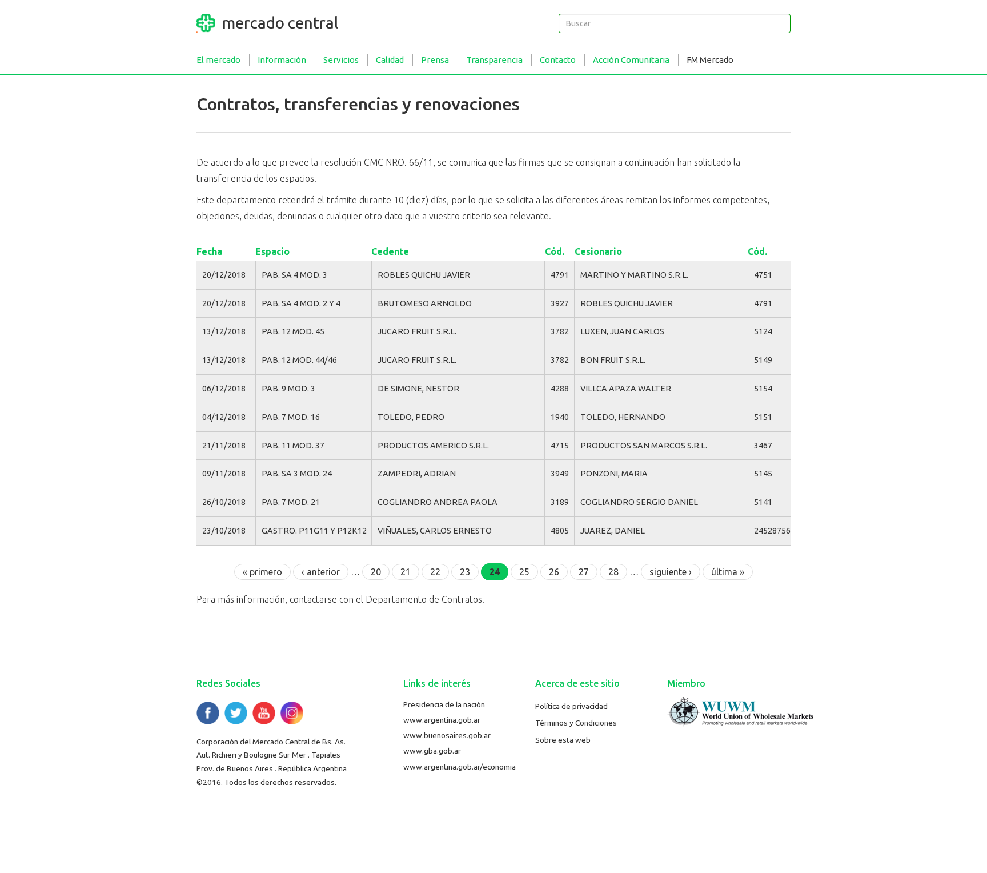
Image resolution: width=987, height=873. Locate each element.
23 (465, 572)
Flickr (291, 713)
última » (727, 572)
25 (524, 572)
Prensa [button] (435, 60)
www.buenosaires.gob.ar (447, 735)
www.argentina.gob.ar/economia (459, 766)
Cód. (554, 251)
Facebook (207, 713)
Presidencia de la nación (444, 704)
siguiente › (670, 572)
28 (613, 572)
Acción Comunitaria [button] (631, 60)
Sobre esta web (563, 739)
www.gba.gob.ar (432, 750)
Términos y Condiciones (576, 722)
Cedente (390, 251)
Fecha (209, 251)
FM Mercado (710, 60)
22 (435, 572)
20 (376, 572)
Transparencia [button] (494, 60)
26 (554, 572)
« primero (262, 572)
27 (584, 572)
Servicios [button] (341, 60)
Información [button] (282, 60)
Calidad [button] (390, 60)
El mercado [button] (218, 60)
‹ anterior (321, 572)
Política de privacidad (571, 706)
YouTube (263, 713)
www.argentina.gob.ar (441, 719)
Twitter (235, 713)
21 (405, 572)
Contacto (558, 60)
